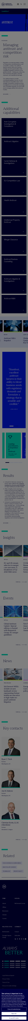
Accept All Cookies (14, 1018)
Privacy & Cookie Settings (14, 1009)
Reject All (14, 1013)
